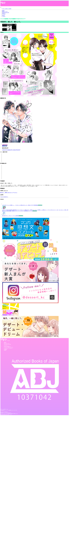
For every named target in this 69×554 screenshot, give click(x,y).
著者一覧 (3, 13)
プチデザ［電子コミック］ (8, 347)
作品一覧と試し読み (5, 12)
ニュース (3, 14)
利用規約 (5, 349)
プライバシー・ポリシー (8, 348)
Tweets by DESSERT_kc (4, 196)
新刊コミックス (6, 343)
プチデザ (3, 16)
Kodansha (1, 412)
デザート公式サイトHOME (6, 8)
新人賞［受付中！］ (7, 346)
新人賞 (3, 15)
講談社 (5, 350)
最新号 (3, 10)
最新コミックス (5, 11)
